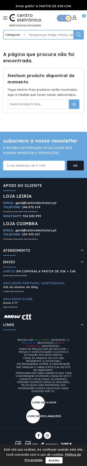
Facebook (39, 435)
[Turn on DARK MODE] (64, 18)
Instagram (48, 435)
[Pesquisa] (78, 34)
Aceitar (54, 460)
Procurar (74, 104)
